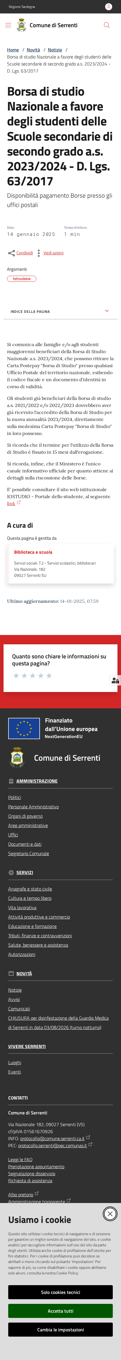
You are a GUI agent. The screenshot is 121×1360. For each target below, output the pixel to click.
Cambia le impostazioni (60, 1329)
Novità (33, 49)
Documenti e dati (24, 844)
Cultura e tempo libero (29, 898)
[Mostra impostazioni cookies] (115, 680)
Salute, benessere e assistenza (38, 944)
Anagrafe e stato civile (30, 888)
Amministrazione (37, 781)
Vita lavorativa (22, 907)
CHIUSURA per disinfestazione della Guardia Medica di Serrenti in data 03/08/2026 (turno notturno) (58, 1022)
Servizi (24, 872)
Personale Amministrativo (33, 806)
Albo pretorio (20, 1194)
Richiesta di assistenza (30, 1180)
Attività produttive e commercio (39, 916)
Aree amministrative (28, 825)
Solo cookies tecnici (60, 1292)
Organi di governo (25, 815)
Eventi (14, 1071)
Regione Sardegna (22, 6)
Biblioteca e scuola (33, 552)
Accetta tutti (60, 1310)
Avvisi (14, 999)
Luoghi (14, 1062)
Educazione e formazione (32, 926)
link (11, 503)
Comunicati (19, 1008)
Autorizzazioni (21, 954)
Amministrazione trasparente (36, 1201)
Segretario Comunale (28, 853)
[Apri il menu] (8, 25)
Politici (14, 797)
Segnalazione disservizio (31, 1173)
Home (13, 49)
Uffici (13, 834)
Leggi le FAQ (20, 1159)
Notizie (55, 49)
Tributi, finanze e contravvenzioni (40, 935)
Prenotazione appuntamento (36, 1166)
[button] (107, 25)
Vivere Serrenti (27, 1046)
